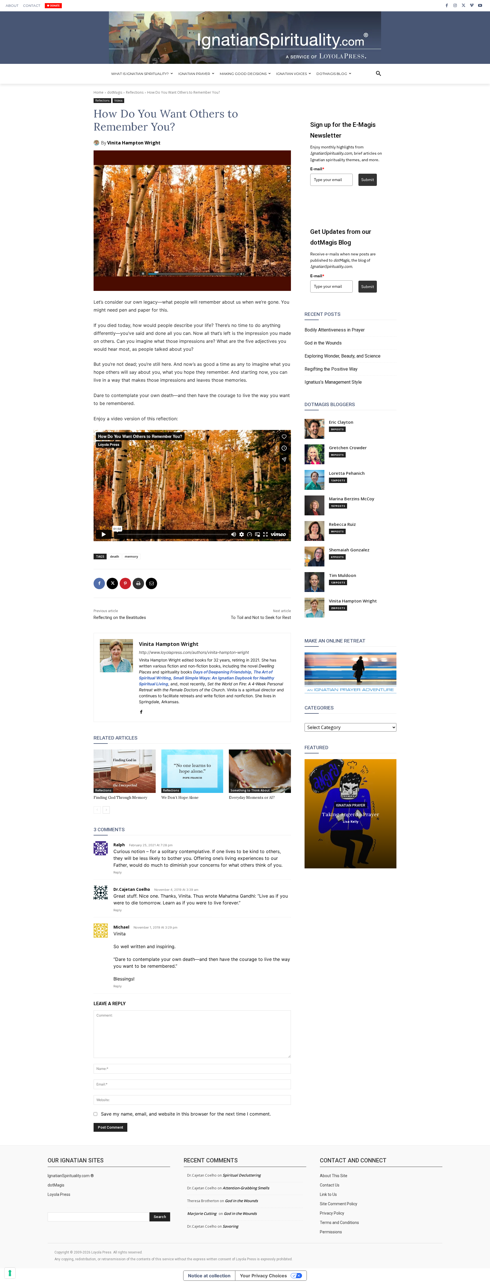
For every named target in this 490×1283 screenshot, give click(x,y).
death (114, 556)
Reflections (134, 92)
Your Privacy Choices (263, 1275)
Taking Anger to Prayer (350, 814)
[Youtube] (480, 5)
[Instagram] (455, 5)
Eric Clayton (341, 422)
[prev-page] (97, 810)
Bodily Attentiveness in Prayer (335, 330)
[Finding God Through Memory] (125, 771)
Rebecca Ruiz (342, 524)
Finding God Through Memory (120, 797)
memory (131, 556)
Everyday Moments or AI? (252, 797)
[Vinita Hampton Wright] (97, 143)
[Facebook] (447, 5)
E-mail (317, 168)
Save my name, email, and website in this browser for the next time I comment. (186, 1114)
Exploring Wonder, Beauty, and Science (343, 356)
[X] (463, 5)
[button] (378, 73)
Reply (117, 872)
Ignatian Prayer (350, 805)
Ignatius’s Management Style (333, 382)
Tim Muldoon (342, 575)
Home (99, 92)
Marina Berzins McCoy (351, 498)
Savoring (230, 1226)
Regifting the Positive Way (331, 369)
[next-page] (106, 810)
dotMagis (114, 92)
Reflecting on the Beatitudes (120, 617)
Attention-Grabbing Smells (246, 1187)
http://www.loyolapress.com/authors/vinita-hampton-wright (194, 652)
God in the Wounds (323, 343)
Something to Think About (250, 790)
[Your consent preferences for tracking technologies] (10, 1273)
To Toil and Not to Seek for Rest (261, 617)
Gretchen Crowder (348, 447)
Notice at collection (209, 1275)
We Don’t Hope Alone (179, 797)
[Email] (151, 583)
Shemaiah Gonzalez (349, 550)
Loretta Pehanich (347, 473)
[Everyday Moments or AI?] (260, 771)
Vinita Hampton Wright (133, 143)
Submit (367, 179)
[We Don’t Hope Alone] (192, 771)
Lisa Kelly (350, 821)
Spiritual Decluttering (242, 1175)
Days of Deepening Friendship (222, 671)
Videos (118, 100)
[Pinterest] (125, 583)
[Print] (138, 583)
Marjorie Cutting (201, 1213)
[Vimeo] (472, 5)
